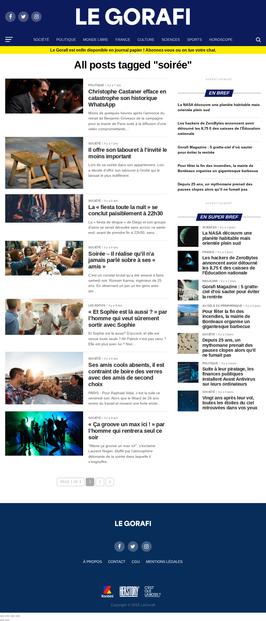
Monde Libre (95, 39)
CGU (136, 562)
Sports (194, 39)
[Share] (7, 616)
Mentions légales (164, 562)
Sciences (171, 39)
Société (41, 39)
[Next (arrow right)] (7, 620)
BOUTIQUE (132, 53)
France (122, 39)
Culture (145, 39)
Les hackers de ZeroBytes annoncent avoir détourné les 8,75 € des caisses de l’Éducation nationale (219, 128)
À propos (92, 562)
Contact (116, 562)
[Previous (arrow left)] (2, 620)
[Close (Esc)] (2, 616)
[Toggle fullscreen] (12, 616)
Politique (66, 39)
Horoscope (220, 39)
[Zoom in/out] (18, 616)
